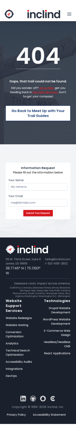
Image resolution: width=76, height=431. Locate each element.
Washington (31, 296)
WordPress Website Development (56, 321)
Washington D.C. (48, 296)
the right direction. (45, 92)
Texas (61, 293)
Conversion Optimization (15, 334)
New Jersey (37, 290)
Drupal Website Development (59, 310)
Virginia (19, 296)
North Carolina (62, 290)
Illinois (55, 287)
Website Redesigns (19, 318)
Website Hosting (17, 325)
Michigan (25, 290)
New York (48, 290)
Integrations (14, 369)
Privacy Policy (16, 415)
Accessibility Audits (19, 362)
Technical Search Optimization (18, 352)
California (15, 287)
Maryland (65, 287)
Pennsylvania (20, 293)
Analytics (12, 343)
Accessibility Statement (49, 415)
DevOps (11, 376)
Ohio (67, 293)
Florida (47, 287)
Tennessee (51, 293)
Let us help (46, 88)
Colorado (26, 287)
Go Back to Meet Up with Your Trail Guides (38, 113)
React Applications (57, 353)
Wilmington (64, 296)
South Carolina (36, 293)
